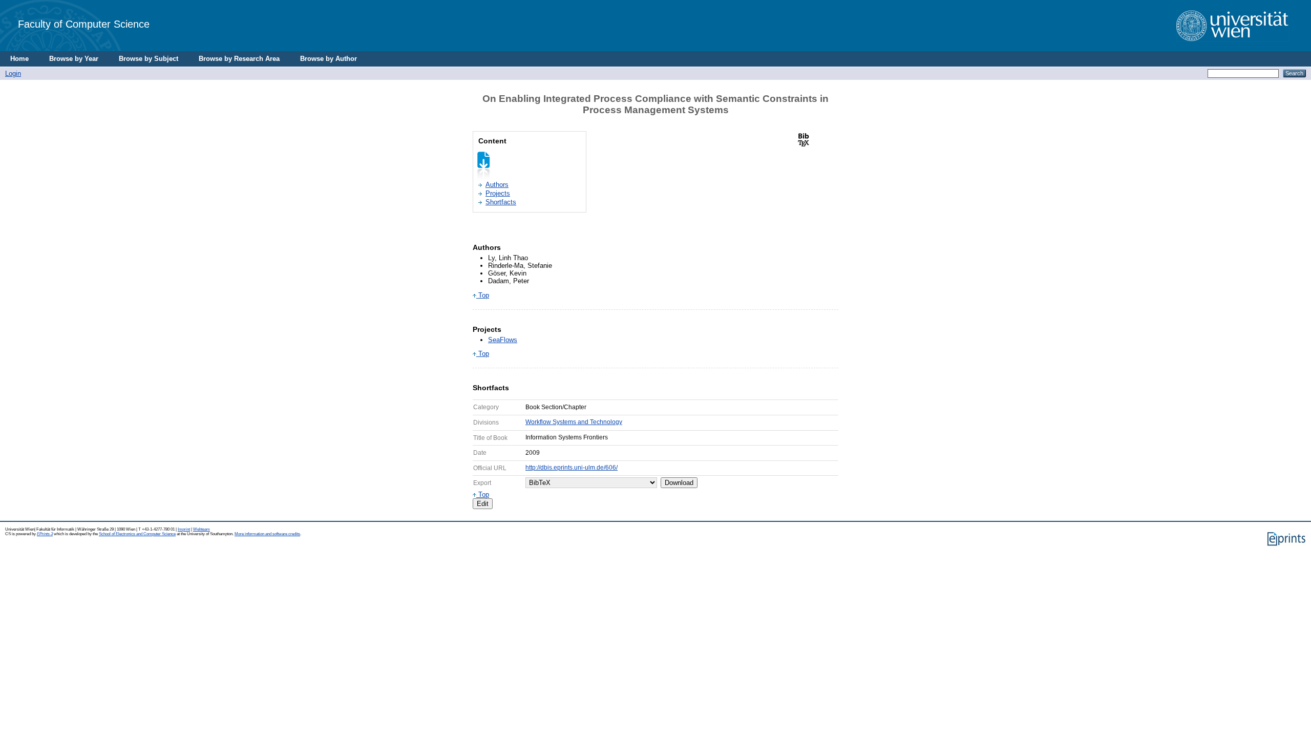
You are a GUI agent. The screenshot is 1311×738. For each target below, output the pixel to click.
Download (679, 483)
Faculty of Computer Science (84, 24)
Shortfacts (500, 202)
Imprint (184, 529)
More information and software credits (267, 534)
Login (13, 73)
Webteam (201, 529)
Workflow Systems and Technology (573, 422)
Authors (497, 184)
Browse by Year (73, 58)
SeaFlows (502, 340)
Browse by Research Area (239, 58)
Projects (497, 193)
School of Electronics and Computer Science (137, 534)
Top (482, 295)
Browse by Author (328, 58)
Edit (483, 504)
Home (19, 58)
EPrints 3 (45, 534)
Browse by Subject (148, 58)
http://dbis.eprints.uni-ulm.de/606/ (571, 467)
